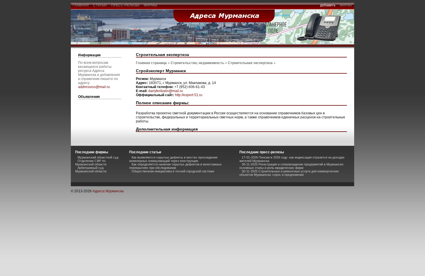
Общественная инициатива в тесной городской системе (173, 171)
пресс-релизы (125, 5)
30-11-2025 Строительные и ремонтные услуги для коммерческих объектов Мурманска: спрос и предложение (289, 172)
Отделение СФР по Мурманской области (90, 162)
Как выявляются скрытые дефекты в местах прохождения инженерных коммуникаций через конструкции (173, 159)
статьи (99, 5)
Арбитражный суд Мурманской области (90, 169)
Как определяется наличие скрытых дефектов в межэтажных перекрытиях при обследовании (175, 166)
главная (80, 5)
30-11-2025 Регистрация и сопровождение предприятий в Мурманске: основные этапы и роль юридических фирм (291, 166)
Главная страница (151, 63)
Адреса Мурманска (108, 191)
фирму (346, 5)
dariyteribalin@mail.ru (165, 91)
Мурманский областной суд (97, 157)
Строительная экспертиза (250, 63)
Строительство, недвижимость (197, 63)
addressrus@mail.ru (94, 87)
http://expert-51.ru (188, 95)
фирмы (150, 5)
